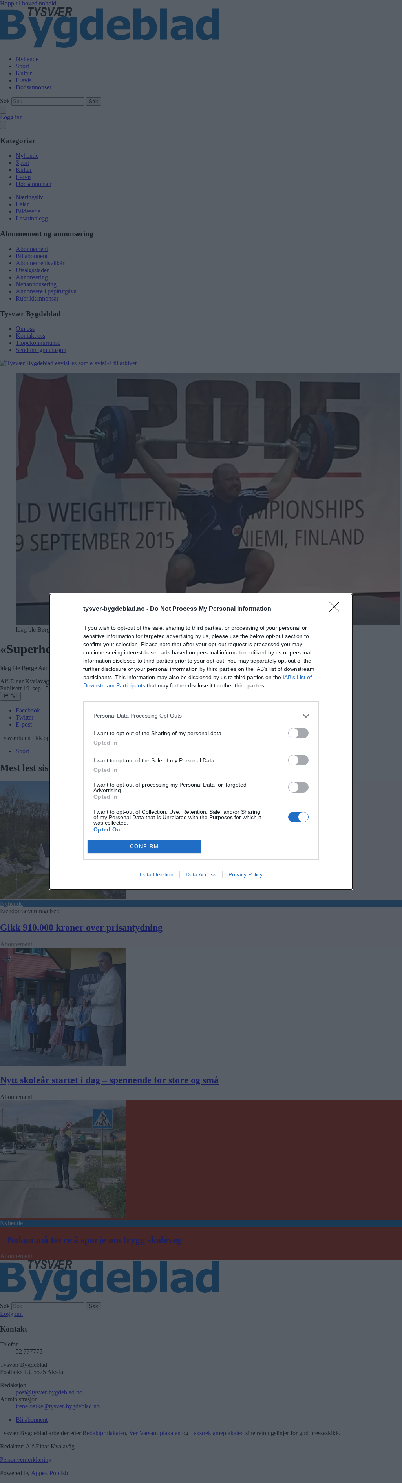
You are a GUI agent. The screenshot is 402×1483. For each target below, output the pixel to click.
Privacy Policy (245, 874)
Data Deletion (157, 874)
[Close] (336, 609)
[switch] (298, 733)
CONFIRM (144, 846)
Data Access (201, 874)
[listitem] (201, 716)
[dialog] (201, 741)
